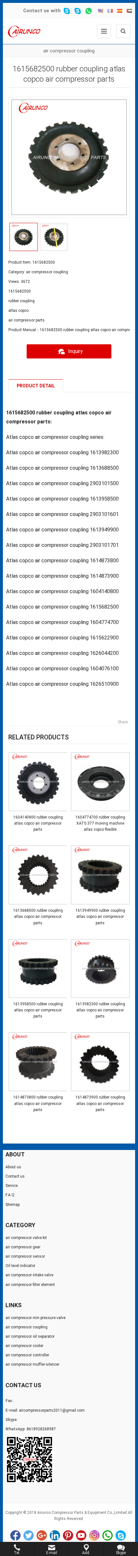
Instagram (94, 1535)
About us (13, 1167)
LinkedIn (55, 1535)
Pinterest (68, 1535)
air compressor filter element (30, 1284)
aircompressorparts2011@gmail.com (52, 1410)
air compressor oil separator (30, 1336)
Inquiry (75, 351)
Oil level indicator (20, 1265)
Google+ (42, 1535)
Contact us (36, 11)
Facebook (15, 1535)
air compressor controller (27, 1355)
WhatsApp (107, 1535)
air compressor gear (22, 1247)
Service (11, 1185)
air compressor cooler (24, 1345)
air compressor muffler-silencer (32, 1364)
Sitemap (12, 1204)
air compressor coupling (69, 51)
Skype (121, 1535)
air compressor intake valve (29, 1275)
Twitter (28, 1535)
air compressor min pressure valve (35, 1318)
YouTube (81, 1535)
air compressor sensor (25, 1256)
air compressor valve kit (26, 1237)
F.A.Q (9, 1195)
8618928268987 (41, 1429)
